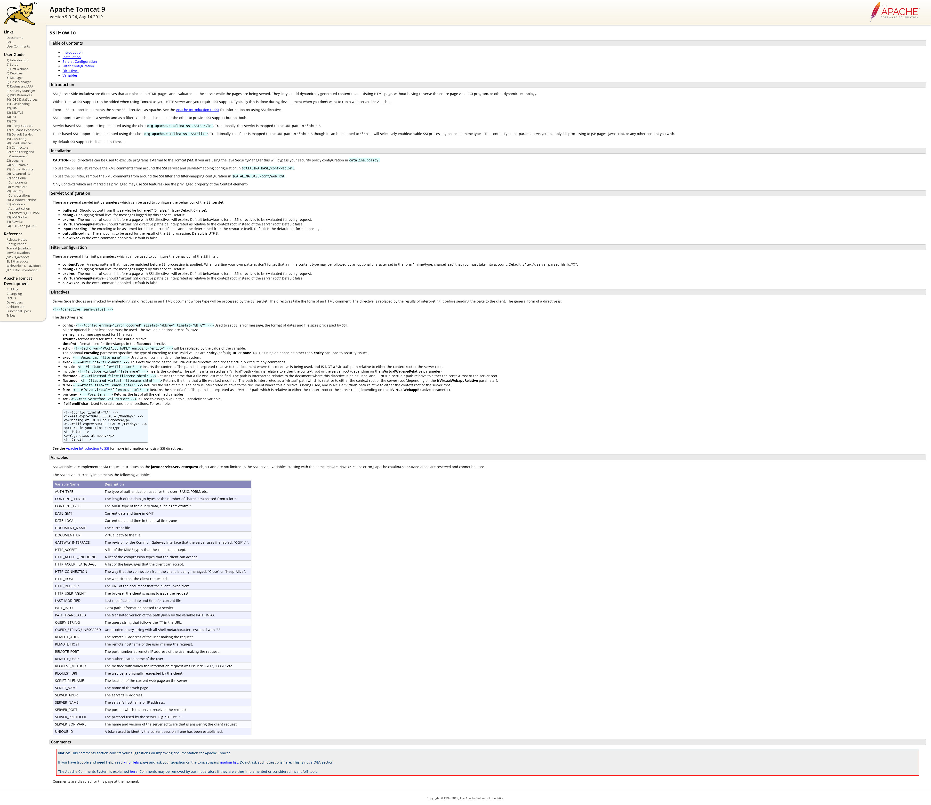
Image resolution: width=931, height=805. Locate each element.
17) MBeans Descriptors (23, 130)
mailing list (229, 762)
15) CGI (12, 121)
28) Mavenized (17, 186)
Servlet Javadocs (18, 252)
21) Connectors (17, 147)
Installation (72, 57)
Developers (15, 302)
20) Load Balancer (19, 143)
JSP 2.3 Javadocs (18, 257)
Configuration (16, 244)
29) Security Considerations (18, 193)
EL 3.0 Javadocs (17, 261)
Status (11, 298)
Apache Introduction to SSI (197, 109)
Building (12, 289)
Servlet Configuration (80, 61)
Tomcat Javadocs (19, 248)
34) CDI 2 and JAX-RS (21, 226)
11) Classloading (18, 104)
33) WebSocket (17, 217)
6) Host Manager (19, 82)
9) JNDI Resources (19, 95)
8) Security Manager (21, 90)
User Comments (18, 46)
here (133, 771)
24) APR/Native (17, 165)
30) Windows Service (21, 200)
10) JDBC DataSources (22, 99)
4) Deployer (15, 73)
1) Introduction (17, 60)
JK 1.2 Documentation (22, 270)
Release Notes (17, 239)
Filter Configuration (78, 66)
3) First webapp (18, 69)
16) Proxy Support (20, 125)
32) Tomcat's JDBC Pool (23, 213)
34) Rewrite (15, 221)
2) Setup (12, 64)
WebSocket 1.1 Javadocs (24, 265)
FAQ (10, 42)
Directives (71, 70)
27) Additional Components (17, 180)
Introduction (73, 52)
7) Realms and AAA (20, 86)
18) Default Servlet (20, 134)
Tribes (11, 315)
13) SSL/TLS (15, 112)
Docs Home (15, 37)
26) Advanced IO (18, 173)
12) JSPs (12, 108)
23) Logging (15, 160)
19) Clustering (16, 138)
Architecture (15, 306)
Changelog (14, 293)
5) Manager (15, 77)
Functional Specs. (19, 311)
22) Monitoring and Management (20, 154)
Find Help (131, 762)
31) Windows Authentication (18, 206)
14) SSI (11, 117)
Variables (70, 75)
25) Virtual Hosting (20, 169)
